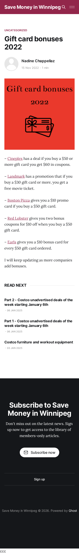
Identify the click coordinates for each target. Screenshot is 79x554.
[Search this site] (63, 7)
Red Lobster (17, 218)
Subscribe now (43, 452)
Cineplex (15, 158)
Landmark (16, 176)
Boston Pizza (18, 200)
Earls (11, 242)
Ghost (73, 510)
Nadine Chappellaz (38, 61)
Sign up (39, 479)
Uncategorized (15, 30)
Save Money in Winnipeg (32, 7)
